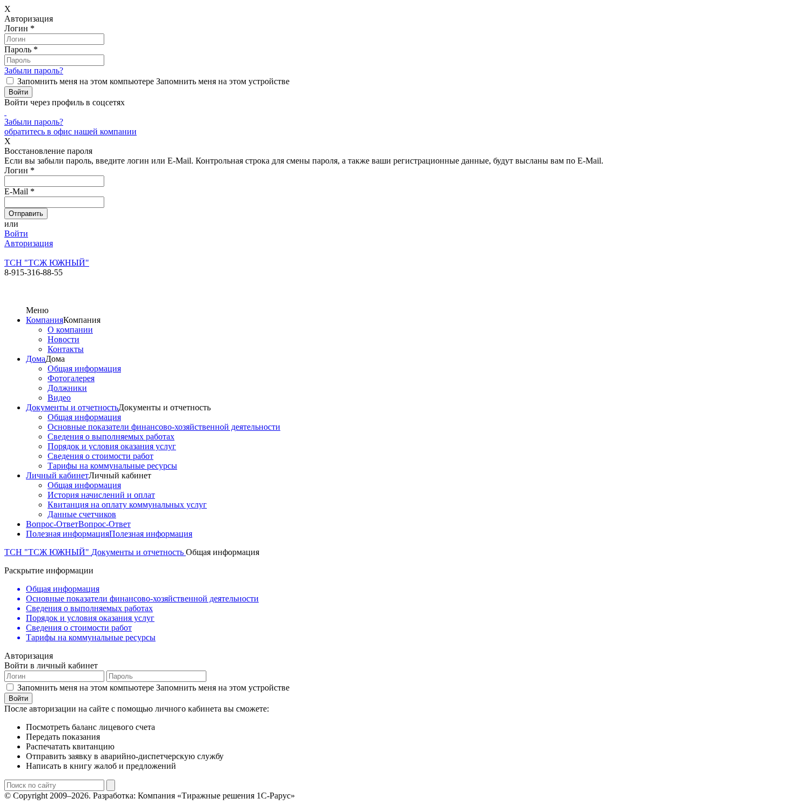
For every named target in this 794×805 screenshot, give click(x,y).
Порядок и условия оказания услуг (112, 446)
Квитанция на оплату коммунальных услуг (127, 504)
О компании (70, 329)
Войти (16, 233)
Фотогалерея (71, 378)
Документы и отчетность (72, 407)
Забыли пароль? (33, 70)
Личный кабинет (57, 475)
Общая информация (84, 368)
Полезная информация (67, 533)
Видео (59, 397)
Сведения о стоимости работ (100, 456)
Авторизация (28, 243)
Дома (35, 358)
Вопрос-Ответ (52, 524)
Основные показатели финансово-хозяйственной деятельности (164, 426)
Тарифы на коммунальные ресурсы (112, 465)
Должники (67, 388)
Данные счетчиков (82, 514)
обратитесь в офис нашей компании (70, 131)
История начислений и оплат (101, 494)
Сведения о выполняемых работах (111, 436)
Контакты (66, 349)
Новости (63, 339)
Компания (44, 319)
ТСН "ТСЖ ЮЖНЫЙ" (47, 552)
